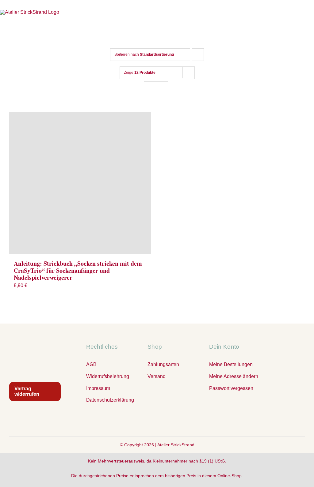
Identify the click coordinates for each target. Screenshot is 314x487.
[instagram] (157, 420)
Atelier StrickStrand (175, 444)
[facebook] (145, 420)
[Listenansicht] (162, 88)
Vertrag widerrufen (26, 391)
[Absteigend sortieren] (198, 54)
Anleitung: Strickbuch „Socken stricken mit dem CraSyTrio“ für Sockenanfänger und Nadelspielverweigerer (78, 270)
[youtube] (169, 420)
